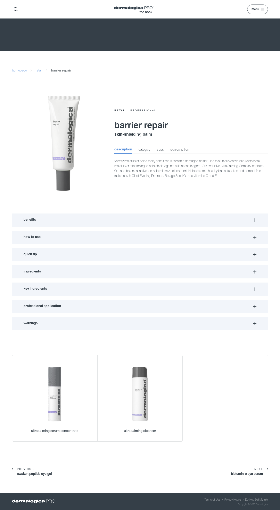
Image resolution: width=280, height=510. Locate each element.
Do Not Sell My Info (256, 499)
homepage (19, 70)
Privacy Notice (232, 499)
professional (143, 110)
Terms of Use (212, 499)
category (144, 149)
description (123, 149)
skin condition (179, 149)
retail (39, 70)
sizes (160, 149)
